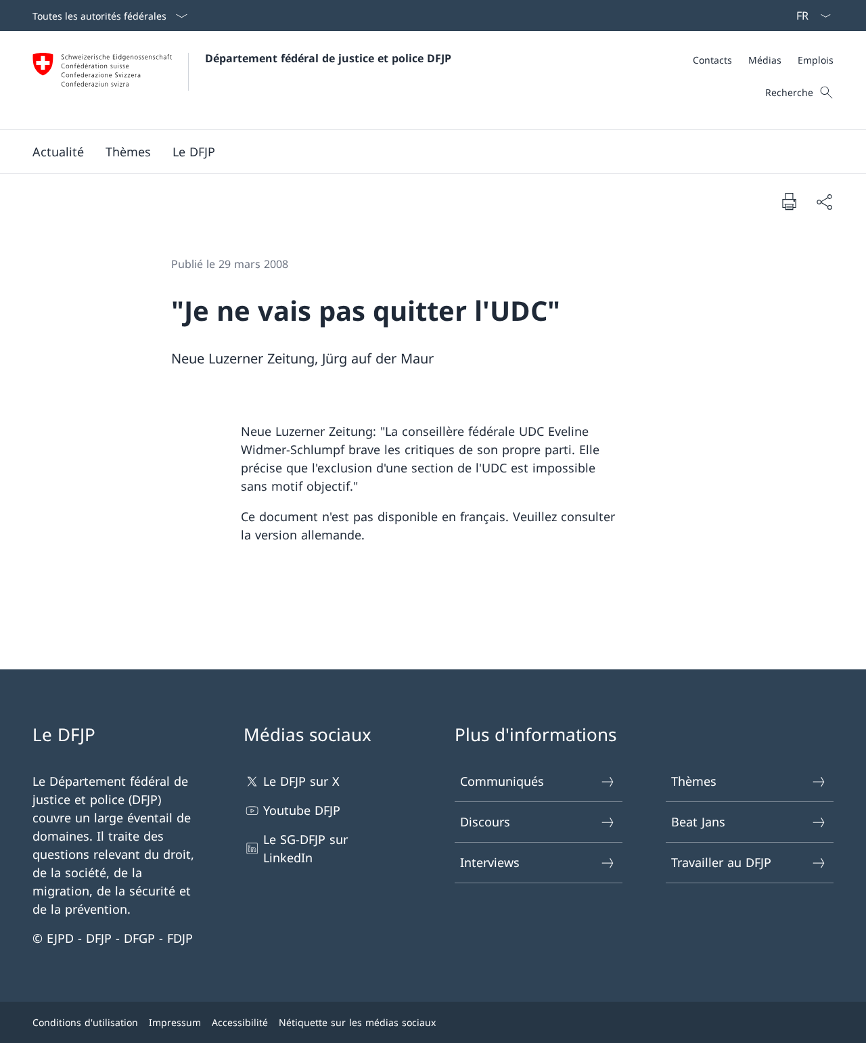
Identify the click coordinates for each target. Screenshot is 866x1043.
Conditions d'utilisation (85, 1022)
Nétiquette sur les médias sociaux (357, 1022)
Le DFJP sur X (301, 781)
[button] (58, 151)
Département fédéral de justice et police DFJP (328, 58)
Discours (485, 822)
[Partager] (824, 201)
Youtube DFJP (301, 810)
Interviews (490, 862)
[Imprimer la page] (788, 201)
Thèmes (693, 781)
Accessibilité (240, 1022)
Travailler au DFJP (721, 862)
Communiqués (502, 781)
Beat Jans (698, 822)
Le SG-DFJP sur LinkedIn (305, 848)
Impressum (175, 1022)
